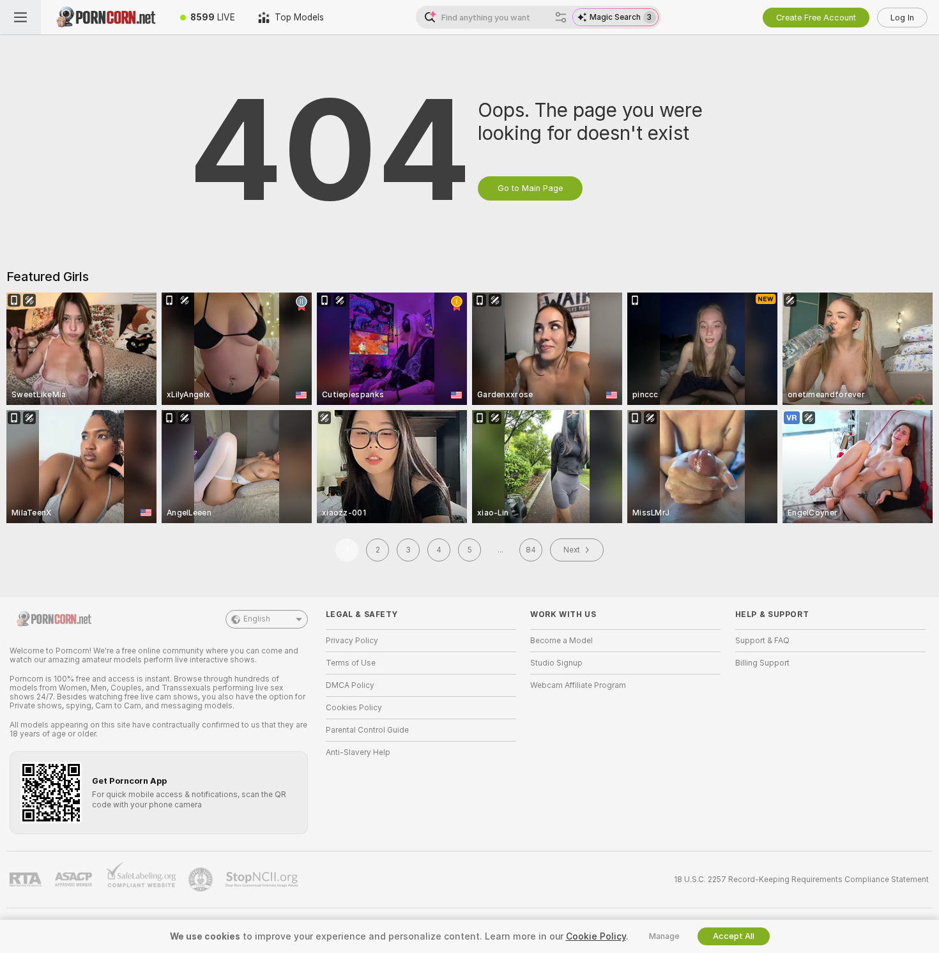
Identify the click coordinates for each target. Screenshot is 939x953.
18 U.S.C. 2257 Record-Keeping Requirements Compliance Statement (801, 879)
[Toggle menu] (20, 17)
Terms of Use (351, 663)
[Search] (561, 17)
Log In (902, 17)
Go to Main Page (530, 188)
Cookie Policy (596, 936)
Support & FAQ (762, 640)
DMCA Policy (350, 685)
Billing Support (762, 663)
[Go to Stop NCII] (263, 879)
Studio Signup (556, 663)
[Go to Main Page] (105, 17)
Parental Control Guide (367, 730)
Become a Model (561, 640)
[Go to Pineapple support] (201, 879)
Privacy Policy (352, 640)
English (256, 618)
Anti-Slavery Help (358, 752)
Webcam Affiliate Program (578, 685)
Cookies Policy (354, 707)
